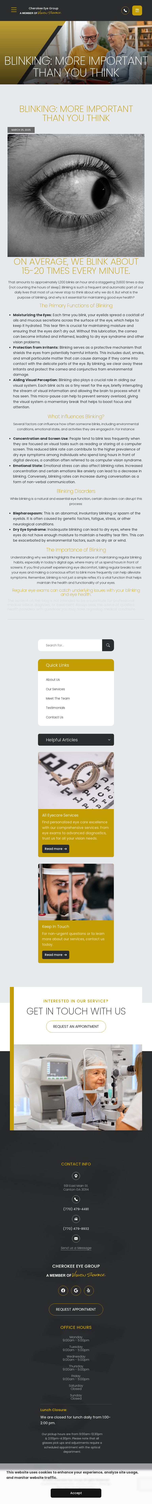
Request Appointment (76, 1309)
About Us (53, 679)
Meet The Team (58, 698)
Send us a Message (76, 1248)
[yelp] (89, 1291)
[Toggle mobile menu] (14, 10)
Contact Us (54, 717)
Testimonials (55, 707)
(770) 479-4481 (76, 1209)
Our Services (55, 689)
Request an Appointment (76, 1026)
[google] (76, 1291)
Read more (53, 848)
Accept (76, 1493)
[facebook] (63, 1291)
